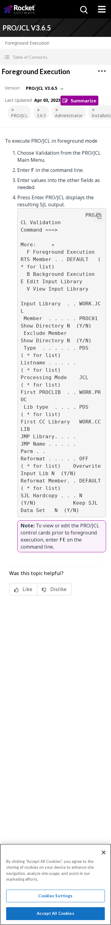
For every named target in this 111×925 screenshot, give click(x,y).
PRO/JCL (19, 115)
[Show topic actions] (102, 71)
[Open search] (83, 9)
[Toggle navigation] (102, 9)
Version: (12, 88)
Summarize (83, 100)
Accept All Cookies (55, 913)
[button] (55, 57)
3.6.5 (41, 115)
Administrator (69, 115)
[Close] (103, 852)
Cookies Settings (55, 895)
